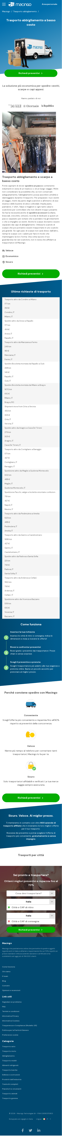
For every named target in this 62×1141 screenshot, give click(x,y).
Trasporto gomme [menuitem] (10, 1098)
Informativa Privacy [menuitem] (10, 1016)
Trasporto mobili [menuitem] (9, 1060)
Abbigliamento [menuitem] (8, 1056)
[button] (4, 4)
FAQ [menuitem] (3, 1007)
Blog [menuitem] (4, 981)
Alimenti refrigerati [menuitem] (10, 1065)
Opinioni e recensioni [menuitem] (11, 990)
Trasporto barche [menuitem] (9, 1070)
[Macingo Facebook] (23, 1130)
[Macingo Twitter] (31, 1130)
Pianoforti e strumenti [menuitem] (11, 1089)
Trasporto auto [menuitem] (8, 1046)
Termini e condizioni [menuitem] (10, 1011)
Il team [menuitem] (5, 976)
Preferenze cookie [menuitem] (10, 1035)
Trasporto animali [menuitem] (9, 1093)
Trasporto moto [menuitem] (9, 1051)
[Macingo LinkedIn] (38, 1130)
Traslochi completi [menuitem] (10, 1084)
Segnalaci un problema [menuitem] (11, 1002)
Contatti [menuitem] (6, 986)
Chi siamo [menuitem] (6, 971)
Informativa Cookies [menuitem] (11, 1021)
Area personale (49, 4)
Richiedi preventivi (29, 73)
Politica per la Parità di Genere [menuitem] (15, 1030)
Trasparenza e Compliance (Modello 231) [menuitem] (19, 1025)
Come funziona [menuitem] (8, 967)
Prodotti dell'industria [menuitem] (11, 1079)
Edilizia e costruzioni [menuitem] (11, 1075)
